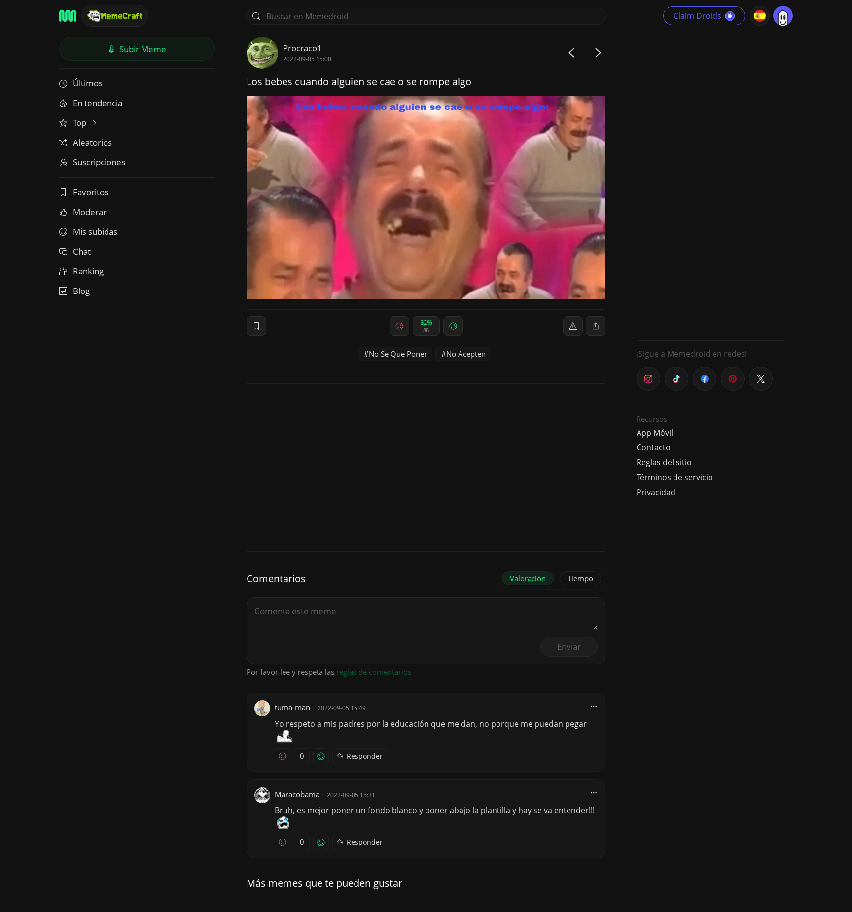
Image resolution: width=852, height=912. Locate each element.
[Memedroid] (67, 16)
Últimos (88, 83)
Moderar (89, 212)
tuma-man (292, 707)
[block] (595, 326)
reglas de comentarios (373, 672)
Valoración (528, 578)
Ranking (88, 271)
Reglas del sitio (664, 462)
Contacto (654, 447)
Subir (141, 49)
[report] (573, 326)
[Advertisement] (710, 185)
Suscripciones (99, 162)
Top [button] (80, 122)
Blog (81, 290)
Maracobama (297, 794)
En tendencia (97, 103)
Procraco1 (302, 48)
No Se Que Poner (398, 354)
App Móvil (655, 432)
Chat (82, 251)
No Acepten (466, 354)
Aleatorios (92, 142)
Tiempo (580, 578)
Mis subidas (95, 231)
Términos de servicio (675, 477)
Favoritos (90, 192)
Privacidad (656, 492)
